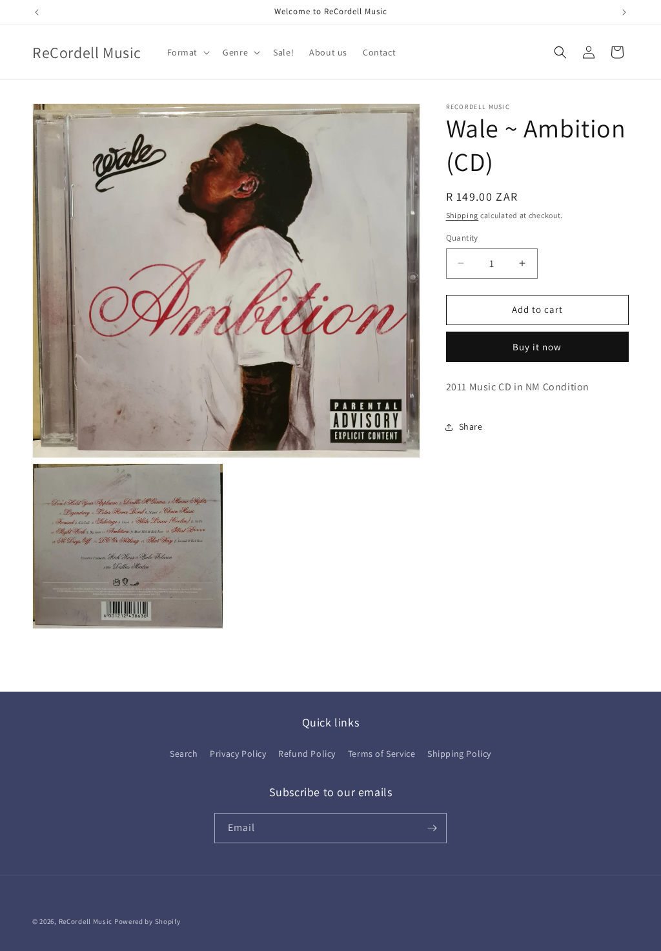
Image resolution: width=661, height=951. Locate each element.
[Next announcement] (624, 12)
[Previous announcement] (37, 12)
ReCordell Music (86, 921)
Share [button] (471, 426)
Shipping (462, 215)
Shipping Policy (459, 753)
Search (184, 753)
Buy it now (537, 347)
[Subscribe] (432, 828)
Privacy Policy (238, 753)
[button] (187, 52)
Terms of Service (382, 753)
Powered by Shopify (147, 921)
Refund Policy (307, 753)
